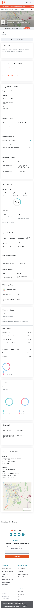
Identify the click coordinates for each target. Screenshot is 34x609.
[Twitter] (11, 534)
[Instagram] (23, 534)
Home (2, 6)
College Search (21, 568)
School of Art (5, 72)
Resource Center (22, 576)
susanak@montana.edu (12, 473)
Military (4, 576)
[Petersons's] (3, 2)
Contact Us (21, 594)
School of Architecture (8, 68)
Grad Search (21, 571)
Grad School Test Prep (7, 571)
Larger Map (27, 509)
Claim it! (27, 28)
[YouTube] (19, 534)
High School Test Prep (7, 579)
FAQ (19, 596)
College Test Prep (6, 568)
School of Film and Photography (10, 76)
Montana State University (19, 6)
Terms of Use (5, 598)
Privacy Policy (5, 596)
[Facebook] (15, 534)
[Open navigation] (30, 2)
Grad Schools (8, 6)
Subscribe (17, 556)
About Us (20, 591)
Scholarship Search (23, 574)
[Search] (27, 2)
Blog (19, 599)
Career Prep (5, 574)
